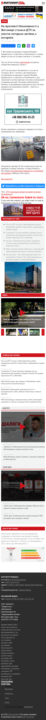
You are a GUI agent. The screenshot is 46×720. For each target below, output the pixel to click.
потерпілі (29, 192)
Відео (5, 295)
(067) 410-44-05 (12, 582)
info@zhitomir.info (18, 579)
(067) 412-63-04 (27, 599)
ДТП (8, 192)
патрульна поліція (17, 192)
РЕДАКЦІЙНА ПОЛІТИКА (7, 682)
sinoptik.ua (28, 706)
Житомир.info (7, 179)
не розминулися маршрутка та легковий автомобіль (22, 172)
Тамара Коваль (24, 590)
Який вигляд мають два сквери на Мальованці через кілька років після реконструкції (21, 382)
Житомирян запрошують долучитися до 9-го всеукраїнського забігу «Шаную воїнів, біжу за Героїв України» (21, 391)
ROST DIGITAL (28, 717)
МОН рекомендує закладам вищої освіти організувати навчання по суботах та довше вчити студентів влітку (21, 401)
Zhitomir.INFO (14, 714)
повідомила (25, 62)
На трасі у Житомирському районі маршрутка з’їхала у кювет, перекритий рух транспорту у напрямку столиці (23, 243)
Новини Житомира (11, 355)
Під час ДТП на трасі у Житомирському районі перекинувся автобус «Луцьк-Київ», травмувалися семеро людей (24, 227)
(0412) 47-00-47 (12, 599)
